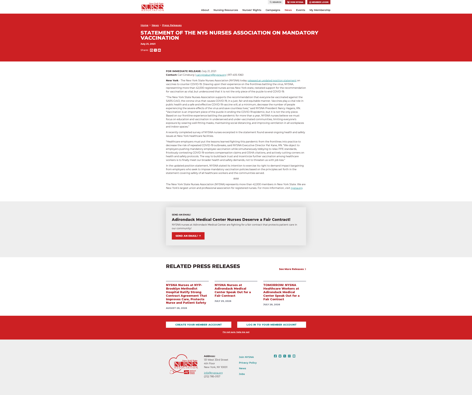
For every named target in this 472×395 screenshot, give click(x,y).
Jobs (242, 374)
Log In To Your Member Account (272, 324)
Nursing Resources (226, 10)
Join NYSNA (296, 2)
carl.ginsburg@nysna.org (211, 74)
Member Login (319, 2)
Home (144, 25)
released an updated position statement (272, 80)
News (288, 10)
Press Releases (172, 25)
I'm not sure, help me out (236, 332)
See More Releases (292, 269)
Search (276, 2)
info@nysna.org (213, 372)
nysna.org (296, 188)
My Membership (320, 10)
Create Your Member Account (198, 324)
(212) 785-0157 (212, 376)
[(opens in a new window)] (276, 356)
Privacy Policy (248, 362)
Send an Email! (187, 235)
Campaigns (273, 10)
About (205, 10)
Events (300, 10)
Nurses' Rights (251, 10)
